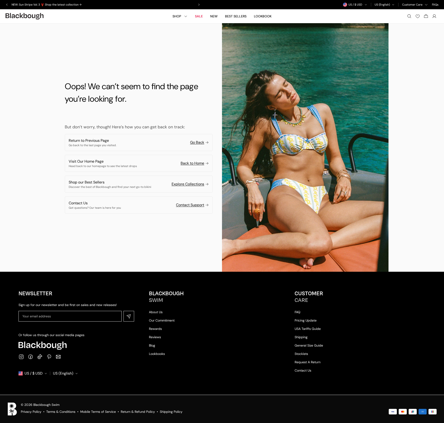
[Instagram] (21, 357)
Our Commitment (162, 320)
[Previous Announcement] (7, 4)
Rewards (155, 329)
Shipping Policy (171, 412)
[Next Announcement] (198, 4)
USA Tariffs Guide (308, 329)
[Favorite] (417, 16)
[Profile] (434, 16)
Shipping (301, 337)
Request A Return (308, 362)
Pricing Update (306, 320)
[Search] (409, 16)
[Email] (58, 357)
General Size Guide (309, 345)
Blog (152, 345)
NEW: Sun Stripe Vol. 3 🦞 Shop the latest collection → (46, 4)
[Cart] (426, 16)
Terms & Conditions (60, 412)
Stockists (301, 354)
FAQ (297, 312)
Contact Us (303, 370)
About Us (156, 312)
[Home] (24, 16)
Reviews (155, 337)
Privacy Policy (31, 412)
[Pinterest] (49, 357)
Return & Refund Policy (138, 412)
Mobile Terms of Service (98, 412)
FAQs (435, 4)
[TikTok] (40, 357)
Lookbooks (157, 354)
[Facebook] (30, 357)
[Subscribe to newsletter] (128, 316)
